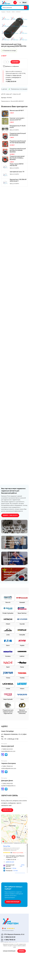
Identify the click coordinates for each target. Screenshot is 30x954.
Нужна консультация (12, 901)
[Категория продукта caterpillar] (22, 632)
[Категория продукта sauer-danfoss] (22, 610)
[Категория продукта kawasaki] (22, 599)
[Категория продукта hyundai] (22, 621)
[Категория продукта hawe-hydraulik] (8, 696)
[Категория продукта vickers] (22, 686)
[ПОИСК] (26, 7)
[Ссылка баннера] (14, 526)
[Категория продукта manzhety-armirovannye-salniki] (22, 708)
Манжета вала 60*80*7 (17, 110)
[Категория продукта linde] (8, 632)
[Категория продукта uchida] (8, 686)
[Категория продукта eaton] (8, 642)
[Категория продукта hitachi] (8, 621)
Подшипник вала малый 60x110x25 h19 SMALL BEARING (17, 158)
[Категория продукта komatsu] (8, 653)
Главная (3, 11)
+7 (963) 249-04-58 (7, 783)
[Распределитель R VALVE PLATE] (5, 128)
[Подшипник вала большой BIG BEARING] (5, 136)
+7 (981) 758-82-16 (7, 766)
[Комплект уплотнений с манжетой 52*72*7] (5, 121)
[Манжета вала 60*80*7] (5, 113)
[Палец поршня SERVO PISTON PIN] (5, 167)
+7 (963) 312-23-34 (11, 81)
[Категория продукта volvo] (22, 696)
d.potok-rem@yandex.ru (8, 785)
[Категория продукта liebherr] (22, 653)
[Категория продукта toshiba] (22, 675)
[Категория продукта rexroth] (8, 599)
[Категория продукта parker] (22, 664)
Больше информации (9, 951)
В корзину (15, 61)
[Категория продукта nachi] (8, 664)
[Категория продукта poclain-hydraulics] (8, 610)
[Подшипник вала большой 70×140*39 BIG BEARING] (5, 144)
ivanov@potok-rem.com (8, 751)
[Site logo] (6, 2)
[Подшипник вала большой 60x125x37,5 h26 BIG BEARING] (5, 151)
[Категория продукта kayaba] (22, 642)
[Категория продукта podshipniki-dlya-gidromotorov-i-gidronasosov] (8, 708)
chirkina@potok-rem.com (8, 768)
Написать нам (7, 810)
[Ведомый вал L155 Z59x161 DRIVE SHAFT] (5, 182)
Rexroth (8, 11)
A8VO (13, 11)
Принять (21, 951)
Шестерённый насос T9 (17, 171)
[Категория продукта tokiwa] (8, 675)
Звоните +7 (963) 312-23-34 (10, 515)
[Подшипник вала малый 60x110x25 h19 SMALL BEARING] (5, 159)
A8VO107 (18, 11)
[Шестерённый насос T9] (5, 174)
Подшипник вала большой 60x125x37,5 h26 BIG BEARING (18, 150)
